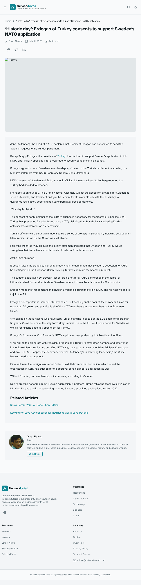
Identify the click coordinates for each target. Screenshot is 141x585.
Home (8, 21)
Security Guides (10, 548)
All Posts (36, 454)
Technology (79, 504)
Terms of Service (82, 554)
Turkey (61, 156)
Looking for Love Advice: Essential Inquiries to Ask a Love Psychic (49, 412)
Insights (6, 537)
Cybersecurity (80, 498)
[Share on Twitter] (16, 50)
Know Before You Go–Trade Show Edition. (34, 404)
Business (77, 509)
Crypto (76, 515)
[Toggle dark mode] (136, 7)
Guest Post (78, 542)
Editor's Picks (9, 554)
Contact (77, 537)
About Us (77, 531)
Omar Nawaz (35, 436)
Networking (79, 492)
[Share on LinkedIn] (24, 50)
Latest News (8, 542)
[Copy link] (8, 50)
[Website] (5, 512)
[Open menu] (5, 7)
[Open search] (128, 7)
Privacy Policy (80, 548)
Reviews (6, 531)
